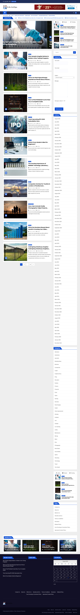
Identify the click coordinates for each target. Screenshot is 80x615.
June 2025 (57, 162)
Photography (57, 445)
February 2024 (58, 212)
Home (49, 609)
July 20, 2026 (32, 188)
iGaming (56, 414)
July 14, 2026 (32, 210)
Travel (56, 464)
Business (62, 44)
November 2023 (58, 221)
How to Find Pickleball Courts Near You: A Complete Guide (67, 40)
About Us (57, 510)
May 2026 (57, 128)
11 (58, 572)
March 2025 (57, 171)
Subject (56, 75)
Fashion (56, 383)
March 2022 (57, 274)
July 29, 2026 (32, 146)
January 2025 (58, 177)
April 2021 (57, 296)
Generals (57, 401)
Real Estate (57, 448)
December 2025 (58, 143)
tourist (12, 15)
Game (56, 395)
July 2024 (57, 196)
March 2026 (57, 134)
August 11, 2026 (32, 103)
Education (57, 379)
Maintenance (57, 432)
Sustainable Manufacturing (43, 15)
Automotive (57, 355)
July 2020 (57, 321)
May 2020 (57, 327)
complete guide (27, 15)
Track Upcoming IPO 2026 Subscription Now (66, 47)
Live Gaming (57, 426)
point (9, 15)
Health (62, 25)
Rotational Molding (52, 15)
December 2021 (58, 283)
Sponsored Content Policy (60, 530)
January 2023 (58, 249)
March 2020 (57, 333)
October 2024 (57, 187)
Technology (57, 460)
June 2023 (57, 237)
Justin (16, 46)
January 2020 (58, 339)
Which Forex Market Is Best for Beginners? (12, 576)
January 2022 (58, 280)
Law (56, 420)
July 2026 (57, 121)
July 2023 (57, 234)
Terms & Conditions (59, 518)
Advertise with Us (58, 515)
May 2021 (57, 293)
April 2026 (57, 131)
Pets (56, 442)
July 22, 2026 (32, 167)
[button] (73, 12)
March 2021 (57, 299)
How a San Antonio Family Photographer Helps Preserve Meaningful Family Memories (37, 208)
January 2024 (58, 215)
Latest (57, 22)
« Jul (55, 584)
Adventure (57, 351)
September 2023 (58, 227)
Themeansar (23, 611)
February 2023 (58, 246)
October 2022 (57, 252)
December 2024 (58, 181)
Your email (57, 68)
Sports (62, 38)
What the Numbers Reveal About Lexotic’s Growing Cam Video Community (38, 229)
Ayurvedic (57, 358)
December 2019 (58, 343)
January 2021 (58, 305)
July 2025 (57, 159)
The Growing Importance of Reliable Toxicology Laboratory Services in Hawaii (38, 165)
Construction (57, 367)
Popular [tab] (65, 473)
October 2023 (57, 224)
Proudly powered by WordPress (8, 611)
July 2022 (57, 262)
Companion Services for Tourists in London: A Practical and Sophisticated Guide (39, 186)
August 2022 (57, 258)
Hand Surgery (58, 404)
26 (61, 577)
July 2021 (57, 286)
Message (57, 80)
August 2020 (57, 318)
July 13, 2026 (32, 231)
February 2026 (58, 137)
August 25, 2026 (10, 46)
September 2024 (58, 190)
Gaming (30, 225)
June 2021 (57, 290)
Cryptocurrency (58, 373)
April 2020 (57, 330)
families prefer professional (19, 15)
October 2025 (57, 149)
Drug (56, 376)
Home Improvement (59, 411)
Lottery (56, 429)
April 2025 (57, 168)
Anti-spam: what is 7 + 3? (60, 100)
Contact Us (57, 507)
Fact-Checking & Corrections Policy (62, 527)
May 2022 (57, 268)
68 (30, 264)
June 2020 (57, 324)
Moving (56, 436)
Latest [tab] (58, 472)
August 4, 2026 (32, 123)
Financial (57, 389)
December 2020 (58, 308)
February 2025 (58, 174)
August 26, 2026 (32, 60)
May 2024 (57, 202)
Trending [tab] (73, 473)
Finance (30, 140)
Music (56, 439)
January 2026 (58, 140)
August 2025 (57, 156)
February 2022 (58, 277)
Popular (65, 22)
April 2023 (57, 243)
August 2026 (57, 118)
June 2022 (57, 265)
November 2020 (58, 311)
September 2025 (58, 153)
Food (56, 392)
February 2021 (58, 302)
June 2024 (57, 199)
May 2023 (57, 240)
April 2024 (57, 205)
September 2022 (58, 255)
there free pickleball (34, 15)
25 (58, 577)
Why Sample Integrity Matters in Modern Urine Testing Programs (67, 27)
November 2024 (58, 184)
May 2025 (57, 165)
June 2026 (57, 125)
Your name (57, 60)
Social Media (57, 451)
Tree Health (57, 467)
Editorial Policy (58, 524)
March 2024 (57, 209)
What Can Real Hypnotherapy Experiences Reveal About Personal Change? (24, 43)
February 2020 (58, 336)
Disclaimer (57, 521)
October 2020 (57, 314)
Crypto (56, 370)
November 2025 (58, 146)
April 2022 (57, 271)
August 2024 (57, 193)
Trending (73, 22)
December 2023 (58, 218)
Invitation (57, 417)
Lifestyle (56, 423)
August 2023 (57, 230)
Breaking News (58, 361)
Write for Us (57, 512)
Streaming (57, 457)
